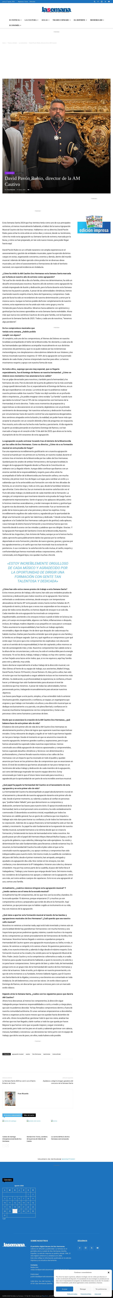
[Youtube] (109, 1)
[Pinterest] (46, 203)
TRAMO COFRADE (61, 20)
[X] (105, 1)
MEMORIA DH (96, 20)
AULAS (44, 20)
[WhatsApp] (30, 203)
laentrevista (46, 1054)
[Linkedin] (41, 203)
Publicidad (32, 1)
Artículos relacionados (12, 1115)
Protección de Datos (86, 1294)
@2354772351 (68, 1159)
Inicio (4, 43)
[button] (108, 1272)
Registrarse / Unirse (23, 1)
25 (10, 1211)
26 (15, 1211)
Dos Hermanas (36, 1054)
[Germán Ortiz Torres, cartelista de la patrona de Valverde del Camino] (38, 1127)
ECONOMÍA (14, 25)
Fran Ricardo (11, 189)
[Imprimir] (56, 203)
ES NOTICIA (14, 20)
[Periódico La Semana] (56, 10)
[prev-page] (3, 1145)
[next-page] (7, 1145)
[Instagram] (101, 1)
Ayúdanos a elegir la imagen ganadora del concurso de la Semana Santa (58, 1082)
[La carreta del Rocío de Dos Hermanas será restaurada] (62, 1127)
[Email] (51, 203)
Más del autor (29, 1115)
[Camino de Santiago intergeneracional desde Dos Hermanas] (13, 1127)
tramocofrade (57, 1054)
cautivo (28, 1054)
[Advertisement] (56, 62)
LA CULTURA (31, 20)
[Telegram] (35, 203)
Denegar (83, 1289)
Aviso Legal (98, 1294)
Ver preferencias (101, 1289)
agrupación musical (17, 1054)
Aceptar (64, 1289)
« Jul (4, 1219)
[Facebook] (98, 1)
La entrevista (23, 43)
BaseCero (45, 1296)
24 (5, 1211)
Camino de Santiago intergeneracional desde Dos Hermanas (11, 1139)
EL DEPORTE (79, 20)
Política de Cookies (72, 1294)
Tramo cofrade (12, 43)
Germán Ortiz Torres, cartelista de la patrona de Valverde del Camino (37, 1139)
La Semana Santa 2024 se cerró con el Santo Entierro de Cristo (19, 1082)
